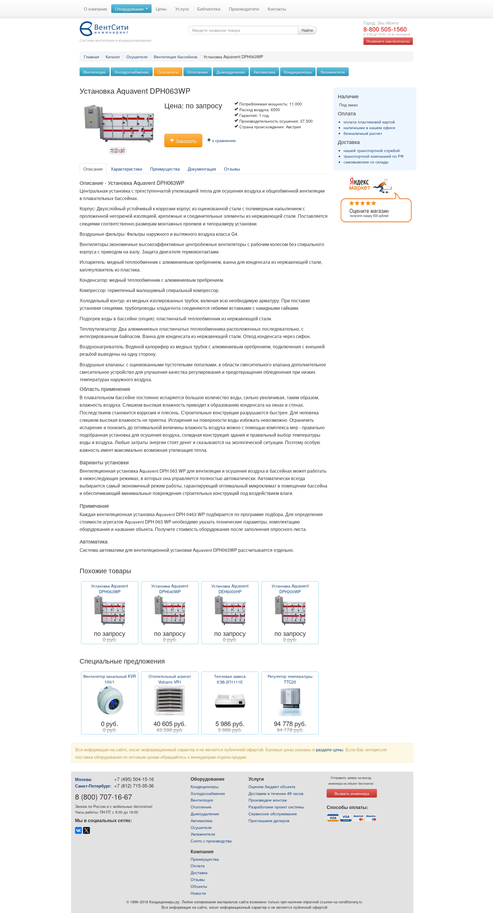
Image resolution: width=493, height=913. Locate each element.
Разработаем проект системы (276, 807)
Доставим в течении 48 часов (275, 793)
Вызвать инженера (351, 793)
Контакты (277, 8)
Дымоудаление (231, 72)
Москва (83, 779)
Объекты (199, 886)
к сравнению (223, 140)
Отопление (197, 72)
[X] (86, 830)
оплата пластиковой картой (369, 122)
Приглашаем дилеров (268, 820)
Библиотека (208, 8)
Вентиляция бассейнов (175, 56)
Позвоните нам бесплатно (388, 41)
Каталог (113, 56)
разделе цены (329, 749)
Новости (198, 893)
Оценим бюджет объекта (271, 786)
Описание (93, 168)
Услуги (182, 8)
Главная (91, 56)
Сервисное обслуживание (272, 813)
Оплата (198, 865)
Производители (244, 8)
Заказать (185, 140)
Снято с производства (211, 841)
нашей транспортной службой (372, 150)
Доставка (199, 872)
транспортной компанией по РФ (374, 156)
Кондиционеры (298, 72)
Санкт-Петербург (92, 786)
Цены (161, 8)
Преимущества (165, 168)
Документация (202, 168)
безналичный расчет (363, 133)
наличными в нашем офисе (369, 127)
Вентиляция (94, 72)
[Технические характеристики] (119, 152)
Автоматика (264, 72)
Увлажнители (332, 72)
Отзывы (232, 168)
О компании (95, 8)
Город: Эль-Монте (381, 22)
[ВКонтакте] (78, 830)
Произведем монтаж (267, 800)
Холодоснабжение (131, 72)
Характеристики (126, 168)
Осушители (137, 56)
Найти (307, 30)
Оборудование (130, 8)
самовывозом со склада (366, 162)
